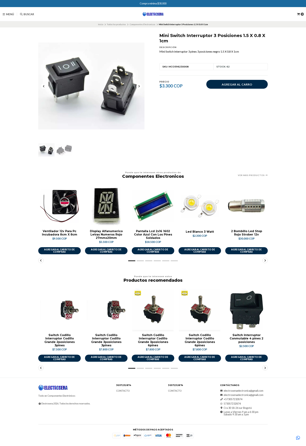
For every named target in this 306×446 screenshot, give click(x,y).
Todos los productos (116, 24)
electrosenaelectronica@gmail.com (243, 391)
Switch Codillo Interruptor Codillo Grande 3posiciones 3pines (106, 340)
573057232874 (232, 403)
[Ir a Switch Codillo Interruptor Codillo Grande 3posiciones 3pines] (106, 310)
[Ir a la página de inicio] (153, 14)
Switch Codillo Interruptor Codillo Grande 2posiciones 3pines (59, 340)
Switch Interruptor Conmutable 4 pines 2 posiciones (246, 338)
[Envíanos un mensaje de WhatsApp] (298, 438)
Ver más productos (251, 175)
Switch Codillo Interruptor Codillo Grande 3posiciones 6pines (153, 340)
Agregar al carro (237, 84)
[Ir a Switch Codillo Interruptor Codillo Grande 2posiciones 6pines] (199, 310)
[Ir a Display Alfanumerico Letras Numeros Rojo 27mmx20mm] (106, 206)
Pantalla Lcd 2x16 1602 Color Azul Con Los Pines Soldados (153, 234)
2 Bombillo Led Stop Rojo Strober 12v (246, 232)
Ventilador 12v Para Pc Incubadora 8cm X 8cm (59, 232)
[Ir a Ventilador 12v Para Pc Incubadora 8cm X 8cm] (59, 206)
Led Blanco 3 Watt (200, 231)
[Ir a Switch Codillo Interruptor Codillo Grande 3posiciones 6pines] (153, 310)
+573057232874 (233, 399)
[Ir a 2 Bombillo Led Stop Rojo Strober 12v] (246, 206)
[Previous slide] (43, 86)
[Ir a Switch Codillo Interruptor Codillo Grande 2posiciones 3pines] (59, 310)
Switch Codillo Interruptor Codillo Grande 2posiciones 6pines (200, 340)
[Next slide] (139, 86)
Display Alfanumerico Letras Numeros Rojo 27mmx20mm (106, 234)
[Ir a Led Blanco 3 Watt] (199, 206)
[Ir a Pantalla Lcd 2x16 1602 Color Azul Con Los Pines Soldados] (153, 206)
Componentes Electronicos (142, 24)
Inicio (100, 24)
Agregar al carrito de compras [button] (59, 250)
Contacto (123, 391)
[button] (131, 260)
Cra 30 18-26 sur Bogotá (238, 408)
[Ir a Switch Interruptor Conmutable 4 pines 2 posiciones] (246, 310)
